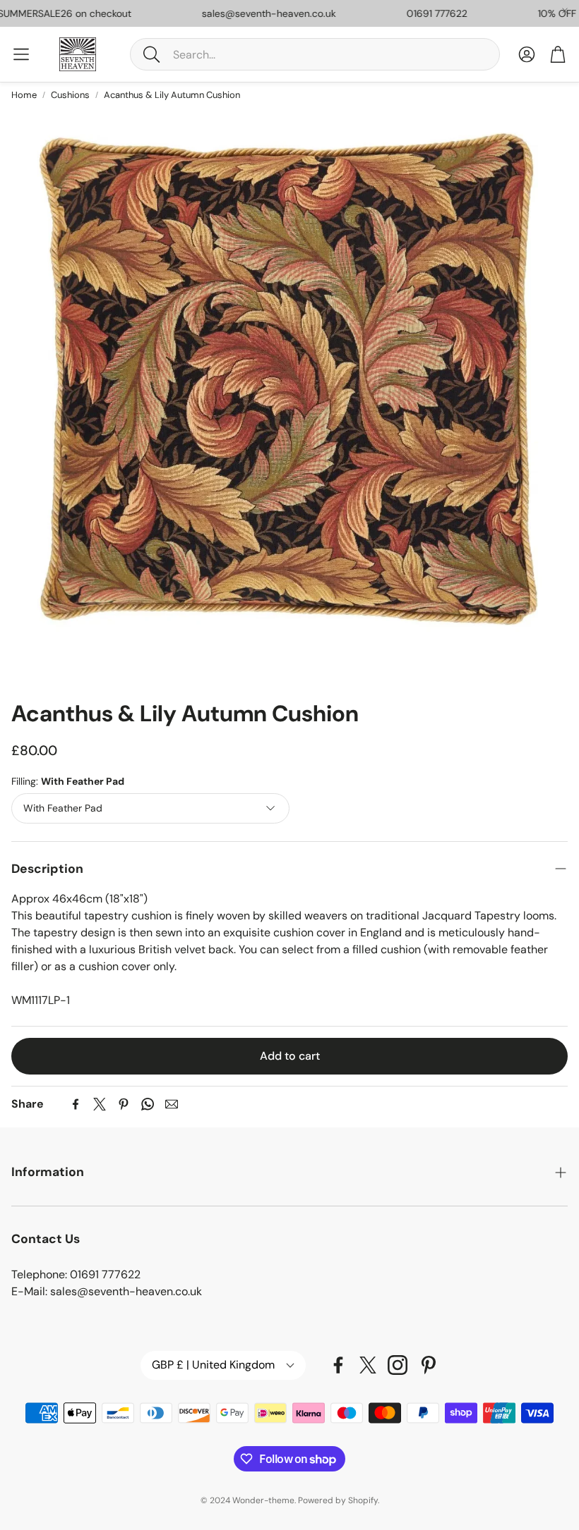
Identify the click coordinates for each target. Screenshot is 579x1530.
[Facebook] (75, 1104)
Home (24, 95)
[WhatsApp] (147, 1104)
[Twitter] (99, 1104)
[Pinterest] (123, 1104)
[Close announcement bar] (564, 10)
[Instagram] (397, 1365)
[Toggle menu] (21, 54)
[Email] (171, 1104)
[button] (315, 54)
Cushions (70, 95)
